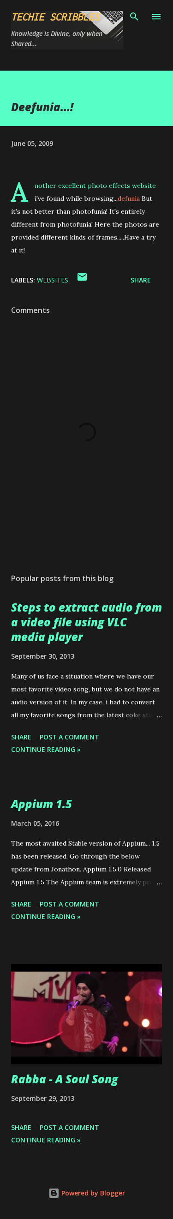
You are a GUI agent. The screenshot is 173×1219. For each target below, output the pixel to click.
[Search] (134, 16)
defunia (129, 198)
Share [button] (141, 280)
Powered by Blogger (92, 1193)
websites (52, 280)
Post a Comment (69, 737)
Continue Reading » (46, 749)
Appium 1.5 (41, 803)
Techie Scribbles (55, 17)
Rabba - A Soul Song (64, 1079)
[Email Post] (82, 280)
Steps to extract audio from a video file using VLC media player (86, 622)
